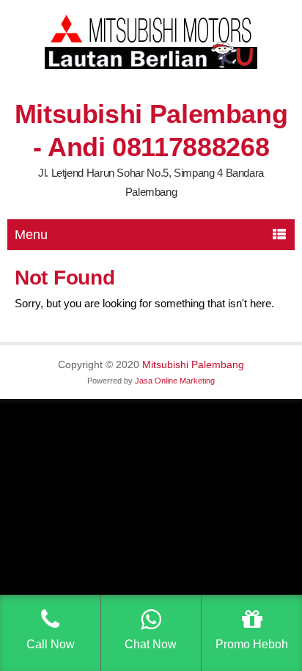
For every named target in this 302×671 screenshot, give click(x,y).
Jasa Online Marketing (175, 380)
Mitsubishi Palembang (193, 364)
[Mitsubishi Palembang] (151, 65)
